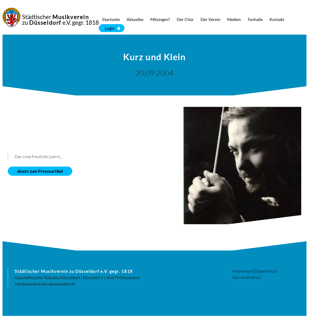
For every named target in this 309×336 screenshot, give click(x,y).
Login (110, 28)
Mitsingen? (160, 19)
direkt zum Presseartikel (40, 171)
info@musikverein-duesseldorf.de (45, 283)
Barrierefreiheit (246, 277)
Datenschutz (266, 271)
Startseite (111, 19)
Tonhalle (255, 19)
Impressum (242, 271)
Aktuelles (135, 19)
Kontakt (276, 19)
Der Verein (210, 19)
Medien (234, 19)
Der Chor (185, 19)
